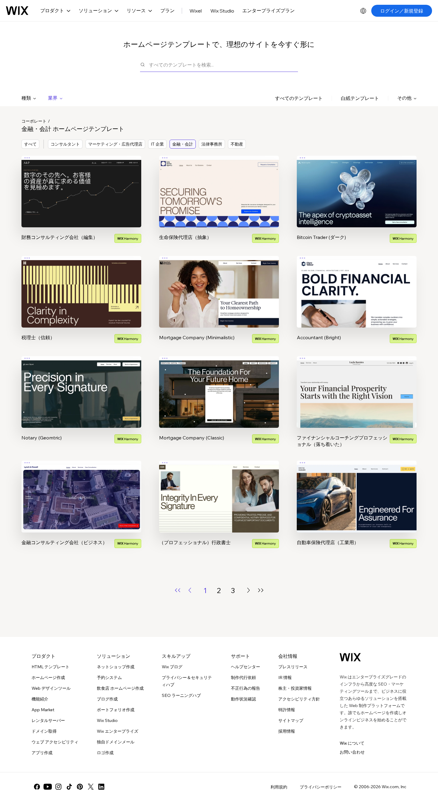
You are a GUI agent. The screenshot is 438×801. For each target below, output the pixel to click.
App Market (43, 709)
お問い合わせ (352, 752)
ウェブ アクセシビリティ (55, 742)
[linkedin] (101, 786)
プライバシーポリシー (320, 787)
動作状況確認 (243, 699)
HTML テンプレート (50, 666)
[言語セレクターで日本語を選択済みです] (363, 10)
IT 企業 (157, 144)
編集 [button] (81, 186)
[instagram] (58, 786)
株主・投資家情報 (295, 688)
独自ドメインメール (115, 742)
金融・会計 (182, 144)
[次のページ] (248, 590)
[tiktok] (69, 786)
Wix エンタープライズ (117, 731)
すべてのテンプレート (299, 98)
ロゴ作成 (105, 752)
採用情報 (286, 731)
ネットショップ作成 (115, 666)
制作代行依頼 (243, 677)
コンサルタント (65, 144)
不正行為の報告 (245, 688)
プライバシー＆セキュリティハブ (187, 681)
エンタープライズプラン (268, 10)
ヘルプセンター (245, 666)
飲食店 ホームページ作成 (120, 688)
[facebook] (37, 786)
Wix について (352, 743)
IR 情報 (285, 677)
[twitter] (90, 786)
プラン (167, 10)
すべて (30, 144)
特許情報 (286, 709)
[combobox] (223, 65)
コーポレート (33, 121)
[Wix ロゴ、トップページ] (17, 10)
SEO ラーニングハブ (181, 695)
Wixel (196, 11)
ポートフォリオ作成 (115, 709)
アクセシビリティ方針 (299, 699)
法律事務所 (211, 144)
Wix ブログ (172, 666)
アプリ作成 (42, 752)
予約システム (109, 677)
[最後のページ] (260, 590)
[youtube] (47, 786)
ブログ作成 (107, 699)
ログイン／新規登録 (401, 11)
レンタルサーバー (48, 720)
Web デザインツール (51, 688)
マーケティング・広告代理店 (115, 144)
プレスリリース (292, 666)
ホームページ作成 (48, 677)
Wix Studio (222, 11)
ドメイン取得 (44, 731)
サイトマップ (290, 720)
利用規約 (279, 787)
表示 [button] (81, 203)
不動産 (237, 144)
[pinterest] (79, 786)
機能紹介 (40, 699)
